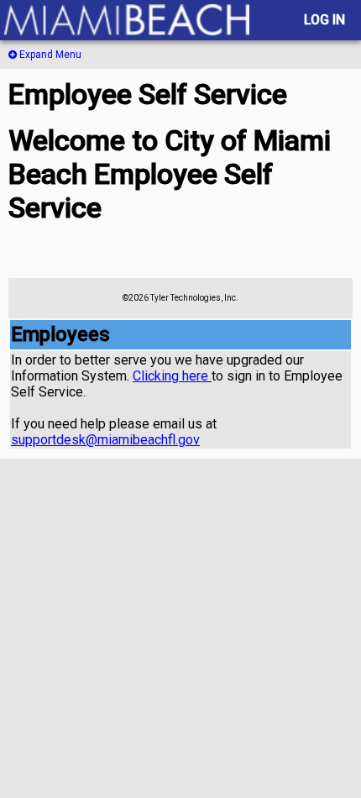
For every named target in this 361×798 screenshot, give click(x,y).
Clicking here (172, 376)
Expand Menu (49, 54)
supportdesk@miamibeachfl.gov (105, 440)
